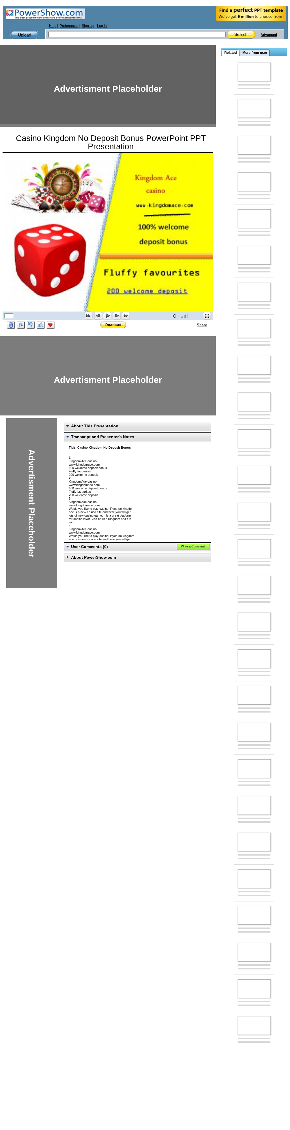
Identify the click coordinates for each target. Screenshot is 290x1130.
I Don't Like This (31, 325)
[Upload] (24, 35)
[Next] (116, 316)
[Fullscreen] (207, 316)
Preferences (69, 26)
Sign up (88, 26)
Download (113, 325)
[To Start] (88, 316)
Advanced (269, 35)
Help (52, 26)
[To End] (126, 316)
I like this (41, 325)
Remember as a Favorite (51, 325)
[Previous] (98, 316)
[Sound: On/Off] (175, 316)
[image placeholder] (254, 72)
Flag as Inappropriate (21, 325)
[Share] (193, 325)
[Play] (107, 316)
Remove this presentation (11, 325)
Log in (102, 26)
